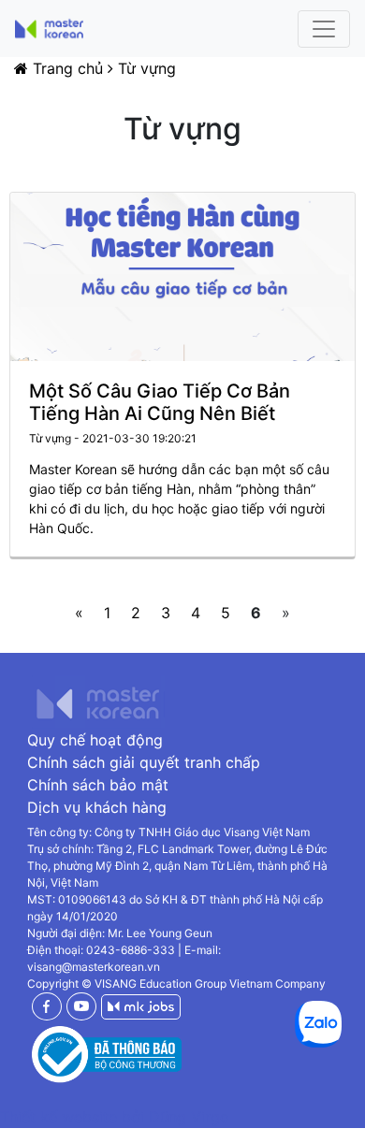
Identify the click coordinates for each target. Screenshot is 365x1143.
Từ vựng (147, 68)
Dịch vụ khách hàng (97, 807)
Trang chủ (68, 68)
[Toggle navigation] (324, 29)
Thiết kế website (61, 1116)
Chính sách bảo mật (97, 784)
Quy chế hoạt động (95, 740)
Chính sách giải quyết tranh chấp (143, 762)
